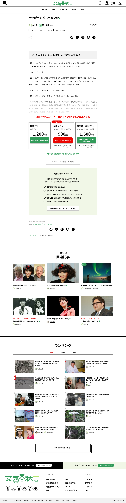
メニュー (4, 4)
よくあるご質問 (71, 490)
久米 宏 (34, 25)
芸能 (41, 30)
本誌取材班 (50, 432)
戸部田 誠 (18, 288)
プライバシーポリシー (37, 500)
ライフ (87, 490)
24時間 (63, 352)
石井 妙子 (52, 322)
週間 (74, 352)
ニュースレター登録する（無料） (63, 161)
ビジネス (88, 483)
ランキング (63, 9)
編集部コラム (70, 483)
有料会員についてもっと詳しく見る (63, 208)
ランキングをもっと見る (63, 447)
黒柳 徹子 (52, 288)
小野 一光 (40, 369)
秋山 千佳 (40, 432)
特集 (47, 490)
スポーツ (49, 30)
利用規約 (26, 500)
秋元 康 (86, 324)
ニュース (88, 480)
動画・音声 (50, 480)
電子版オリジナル (53, 487)
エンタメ (33, 30)
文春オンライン (66, 500)
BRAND (68, 487)
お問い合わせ (17, 500)
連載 (82, 9)
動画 (46, 9)
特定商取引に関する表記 (52, 500)
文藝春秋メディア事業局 (91, 288)
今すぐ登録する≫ (44, 465)
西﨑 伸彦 (18, 324)
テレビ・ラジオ (60, 30)
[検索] (100, 2)
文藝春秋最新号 (52, 483)
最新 (51, 352)
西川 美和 (45, 25)
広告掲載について (7, 500)
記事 (53, 9)
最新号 (74, 9)
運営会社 (75, 500)
